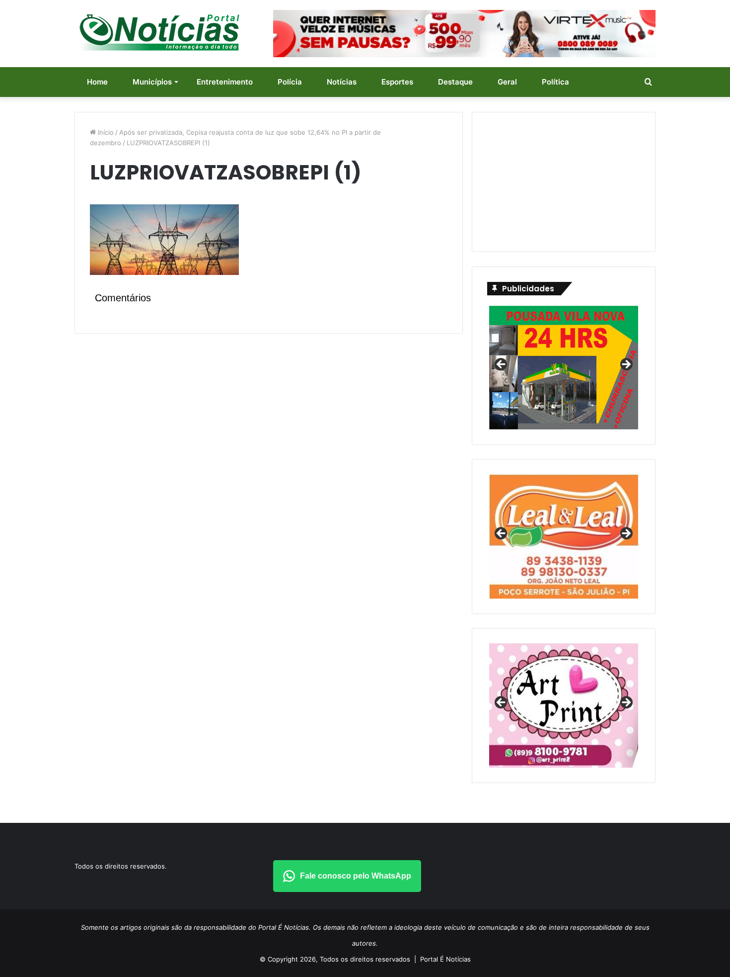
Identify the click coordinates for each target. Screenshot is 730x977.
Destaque (455, 82)
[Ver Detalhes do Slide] (563, 705)
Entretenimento (225, 82)
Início (105, 132)
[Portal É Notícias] (159, 32)
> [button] (625, 364)
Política (555, 82)
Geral (507, 82)
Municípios (152, 82)
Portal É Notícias (445, 959)
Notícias (342, 82)
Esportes (397, 82)
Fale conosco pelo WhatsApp (355, 876)
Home (97, 82)
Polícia (290, 82)
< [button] (501, 364)
